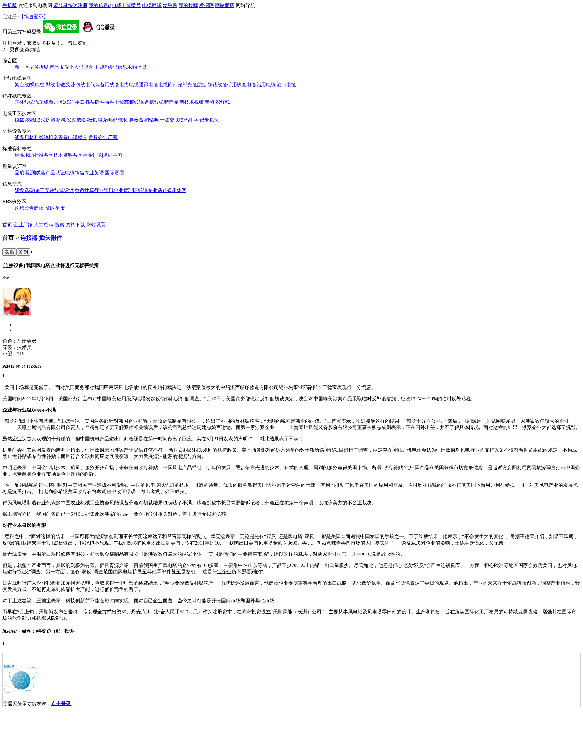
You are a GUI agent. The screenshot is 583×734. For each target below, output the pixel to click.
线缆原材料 (27, 137)
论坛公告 (24, 207)
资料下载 (75, 224)
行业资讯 (104, 190)
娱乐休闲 (176, 190)
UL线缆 (61, 102)
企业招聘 (98, 67)
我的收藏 (188, 5)
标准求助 (24, 155)
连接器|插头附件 (87, 102)
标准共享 (43, 155)
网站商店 (224, 5)
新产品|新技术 (179, 102)
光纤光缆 (187, 84)
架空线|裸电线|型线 (35, 84)
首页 (7, 224)
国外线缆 (24, 102)
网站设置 (96, 224)
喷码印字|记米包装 (199, 119)
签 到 (23, 252)
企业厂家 (108, 137)
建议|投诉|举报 (49, 207)
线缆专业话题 (152, 190)
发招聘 (206, 5)
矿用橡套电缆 (241, 84)
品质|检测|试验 (30, 172)
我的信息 (100, 5)
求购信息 (137, 67)
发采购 (170, 5)
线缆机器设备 (53, 137)
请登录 (60, 5)
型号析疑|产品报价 (49, 67)
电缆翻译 (152, 5)
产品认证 (55, 172)
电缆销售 (74, 172)
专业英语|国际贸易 (104, 172)
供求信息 (117, 67)
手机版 (9, 5)
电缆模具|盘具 (83, 137)
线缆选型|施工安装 (34, 190)
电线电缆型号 (126, 5)
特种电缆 (114, 102)
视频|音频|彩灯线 (212, 102)
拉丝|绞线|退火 (30, 119)
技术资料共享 (68, 155)
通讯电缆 (148, 84)
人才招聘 (43, 224)
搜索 (59, 224)
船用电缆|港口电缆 (276, 84)
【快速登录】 (33, 16)
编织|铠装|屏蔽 (122, 119)
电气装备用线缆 (102, 84)
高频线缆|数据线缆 (144, 102)
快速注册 (77, 5)
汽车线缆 (43, 102)
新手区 (22, 67)
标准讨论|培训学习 (102, 155)
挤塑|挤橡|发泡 (61, 119)
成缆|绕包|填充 (92, 119)
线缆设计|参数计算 (74, 190)
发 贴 (9, 252)
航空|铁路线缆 (212, 84)
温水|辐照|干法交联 (158, 119)
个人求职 (78, 67)
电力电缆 (129, 84)
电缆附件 (168, 84)
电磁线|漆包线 (70, 84)
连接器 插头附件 (41, 237)
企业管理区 (126, 190)
